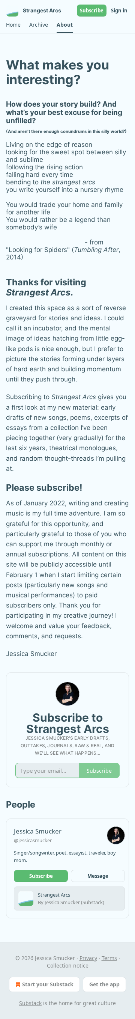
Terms (109, 958)
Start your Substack (48, 984)
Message (97, 876)
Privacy (88, 958)
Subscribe (92, 10)
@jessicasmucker (33, 840)
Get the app (104, 984)
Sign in (119, 10)
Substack (30, 1003)
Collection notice (67, 965)
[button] (13, 25)
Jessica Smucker (38, 831)
